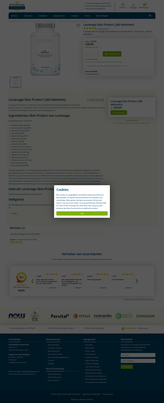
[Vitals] (60, 317)
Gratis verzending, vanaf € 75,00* (23, 328)
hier (67, 203)
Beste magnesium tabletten (96, 379)
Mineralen (43, 16)
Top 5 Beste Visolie (92, 367)
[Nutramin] (81, 317)
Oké (82, 213)
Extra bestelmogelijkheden (58, 357)
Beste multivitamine (93, 370)
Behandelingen (102, 16)
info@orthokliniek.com (18, 362)
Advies (86, 16)
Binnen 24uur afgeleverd (95, 8)
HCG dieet (89, 345)
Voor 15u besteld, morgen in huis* (99, 6)
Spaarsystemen (54, 351)
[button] (15, 82)
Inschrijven (127, 367)
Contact (51, 360)
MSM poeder (89, 348)
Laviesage (14, 213)
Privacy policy (108, 394)
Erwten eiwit (90, 351)
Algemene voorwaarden (91, 394)
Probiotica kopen (92, 357)
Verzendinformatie (55, 354)
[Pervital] (39, 317)
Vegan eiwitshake (92, 360)
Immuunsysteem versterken (96, 382)
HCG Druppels (90, 354)
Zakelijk (51, 363)
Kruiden (75, 16)
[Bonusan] (124, 316)
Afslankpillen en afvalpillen (95, 376)
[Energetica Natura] (103, 318)
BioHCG (14, 16)
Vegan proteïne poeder (94, 373)
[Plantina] (145, 318)
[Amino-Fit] (14, 320)
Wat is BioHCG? (54, 380)
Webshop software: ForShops (82, 399)
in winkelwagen (113, 54)
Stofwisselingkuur (92, 363)
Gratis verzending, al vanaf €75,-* (98, 3)
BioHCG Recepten (54, 377)
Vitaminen (28, 16)
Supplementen (59, 16)
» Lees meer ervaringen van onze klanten (138, 299)
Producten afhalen (55, 348)
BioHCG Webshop (54, 374)
